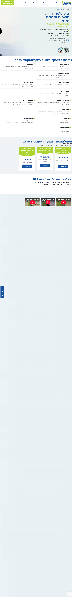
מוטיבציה (30, 64)
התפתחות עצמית (50, 2)
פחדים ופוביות (28, 82)
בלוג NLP (34, 2)
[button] (63, 166)
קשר (17, 2)
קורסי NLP (65, 9)
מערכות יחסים (64, 64)
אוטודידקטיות (64, 128)
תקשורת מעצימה (63, 73)
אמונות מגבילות (28, 100)
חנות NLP (27, 2)
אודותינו (22, 2)
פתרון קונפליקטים (63, 100)
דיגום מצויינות (28, 119)
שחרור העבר (65, 91)
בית (68, 9)
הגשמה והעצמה (64, 82)
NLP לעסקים (41, 2)
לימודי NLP (58, 2)
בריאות (66, 119)
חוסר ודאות (65, 109)
